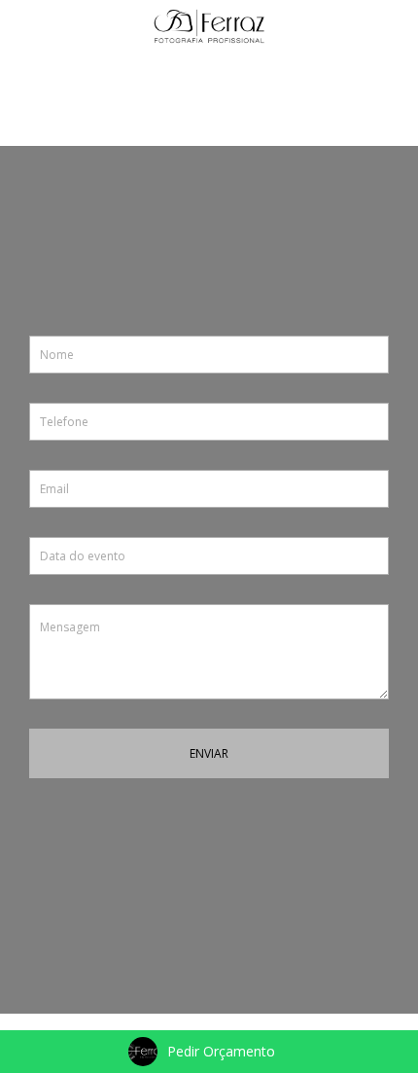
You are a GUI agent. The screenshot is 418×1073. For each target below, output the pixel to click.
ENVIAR (209, 753)
